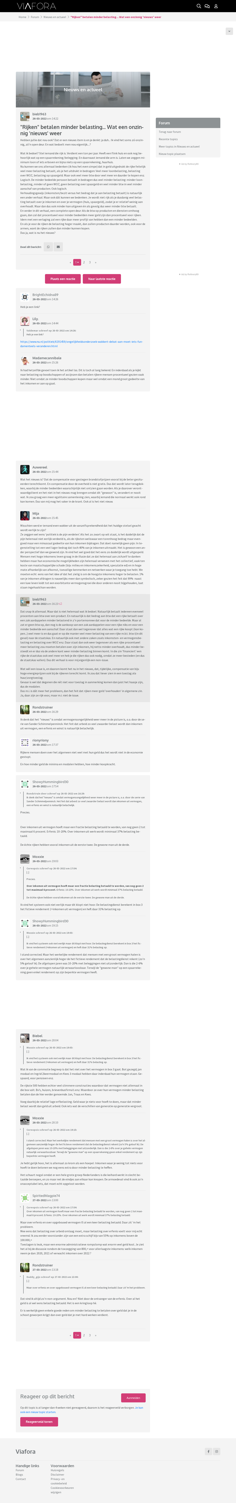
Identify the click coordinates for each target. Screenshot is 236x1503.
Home (22, 17)
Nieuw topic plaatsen (172, 154)
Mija (35, 513)
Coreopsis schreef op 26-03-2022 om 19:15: (52, 1129)
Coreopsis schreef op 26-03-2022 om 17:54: (52, 868)
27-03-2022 (39, 1200)
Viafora (26, 1451)
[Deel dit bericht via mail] (58, 246)
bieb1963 (39, 114)
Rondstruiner (42, 707)
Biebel (37, 1036)
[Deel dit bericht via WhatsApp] (48, 246)
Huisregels (57, 1470)
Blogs (19, 1474)
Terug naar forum (170, 132)
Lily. (35, 319)
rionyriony (40, 740)
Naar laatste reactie (101, 279)
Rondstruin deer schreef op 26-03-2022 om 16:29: (56, 793)
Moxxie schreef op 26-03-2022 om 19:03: (50, 932)
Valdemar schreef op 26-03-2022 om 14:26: (51, 330)
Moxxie (38, 857)
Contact (21, 1479)
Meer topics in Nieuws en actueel (179, 146)
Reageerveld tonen (39, 1422)
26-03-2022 (39, 118)
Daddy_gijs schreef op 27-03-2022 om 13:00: (52, 1277)
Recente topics (168, 139)
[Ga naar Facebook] (208, 1451)
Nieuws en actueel (55, 17)
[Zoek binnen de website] (199, 6)
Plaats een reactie (63, 279)
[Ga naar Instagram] (216, 1451)
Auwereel (39, 467)
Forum (35, 17)
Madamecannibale (46, 358)
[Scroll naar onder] (229, 31)
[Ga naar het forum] (207, 6)
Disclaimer (57, 1474)
